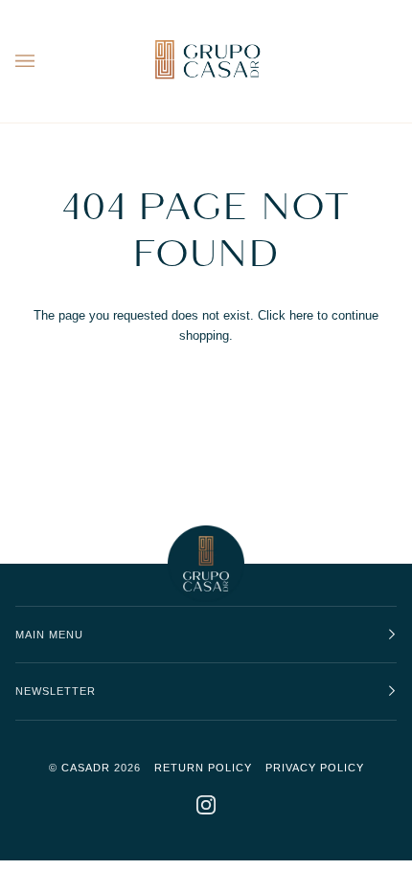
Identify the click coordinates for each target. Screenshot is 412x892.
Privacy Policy (314, 767)
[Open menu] (44, 61)
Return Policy (203, 767)
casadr (85, 767)
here (301, 315)
